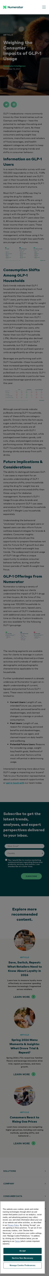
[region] (22, 1237)
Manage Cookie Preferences (22, 1265)
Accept (22, 1251)
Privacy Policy (13, 1225)
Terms (17, 1241)
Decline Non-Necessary (22, 1258)
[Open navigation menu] (42, 7)
